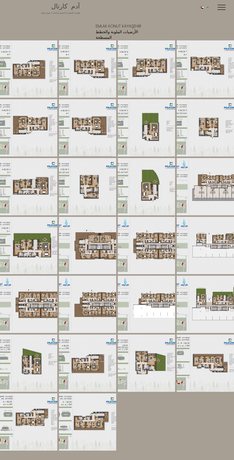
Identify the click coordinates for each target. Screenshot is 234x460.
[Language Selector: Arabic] (204, 7)
